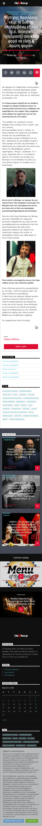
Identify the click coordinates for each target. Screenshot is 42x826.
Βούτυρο (7, 394)
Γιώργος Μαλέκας (24, 55)
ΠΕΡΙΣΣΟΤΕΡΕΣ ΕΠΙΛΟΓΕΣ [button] (14, 821)
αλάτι (34, 409)
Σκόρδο (6, 409)
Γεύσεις (22, 394)
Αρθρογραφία (25, 391)
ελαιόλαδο (7, 416)
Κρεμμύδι (21, 402)
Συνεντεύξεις (13, 14)
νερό (5, 419)
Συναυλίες (16, 409)
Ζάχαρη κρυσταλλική (12, 398)
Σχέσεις (26, 409)
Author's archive (21, 346)
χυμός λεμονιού (17, 419)
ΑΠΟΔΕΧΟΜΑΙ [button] (32, 821)
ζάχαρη (18, 416)
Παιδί (17, 405)
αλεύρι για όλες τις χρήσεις (15, 412)
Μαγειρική (31, 402)
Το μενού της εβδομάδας (10, 361)
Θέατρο (31, 14)
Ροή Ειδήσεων (10, 675)
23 (36, 708)
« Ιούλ (4, 720)
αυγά (31, 412)
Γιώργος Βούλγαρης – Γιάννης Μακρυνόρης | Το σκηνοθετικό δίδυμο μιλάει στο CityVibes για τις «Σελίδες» (21, 453)
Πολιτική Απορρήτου (12, 669)
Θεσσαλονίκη (8, 402)
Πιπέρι (23, 405)
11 (8, 704)
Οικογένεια (7, 405)
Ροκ (30, 405)
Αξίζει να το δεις (10, 391)
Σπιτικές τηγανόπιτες (9, 369)
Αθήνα (23, 14)
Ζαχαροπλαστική (31, 398)
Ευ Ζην (31, 394)
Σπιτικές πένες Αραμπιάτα (10, 377)
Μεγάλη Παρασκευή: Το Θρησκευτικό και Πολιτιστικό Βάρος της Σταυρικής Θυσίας (21, 601)
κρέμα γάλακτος (31, 416)
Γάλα (15, 394)
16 (36, 704)
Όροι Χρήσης (9, 672)
